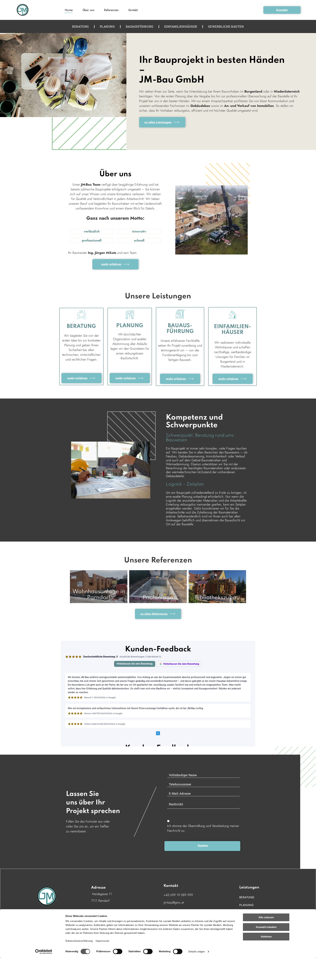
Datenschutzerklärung (79, 940)
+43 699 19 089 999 (178, 895)
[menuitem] (69, 10)
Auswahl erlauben (266, 927)
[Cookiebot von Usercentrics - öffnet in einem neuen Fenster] (43, 951)
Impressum (102, 940)
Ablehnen (266, 936)
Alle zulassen (266, 917)
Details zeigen (196, 951)
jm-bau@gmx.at (174, 902)
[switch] (117, 951)
